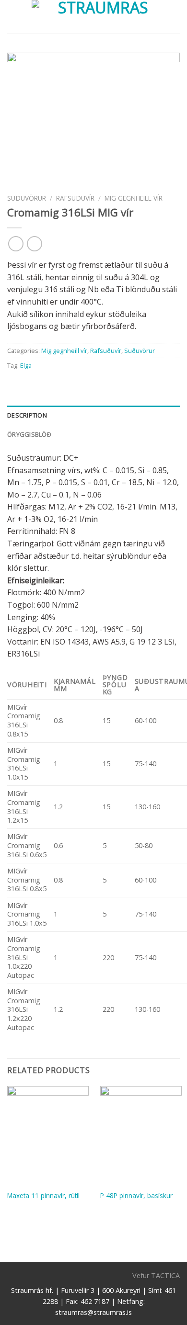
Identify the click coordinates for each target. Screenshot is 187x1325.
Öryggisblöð (29, 434)
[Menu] (13, 16)
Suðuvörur (26, 198)
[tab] (93, 415)
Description (27, 415)
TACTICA (165, 1275)
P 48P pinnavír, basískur (136, 1195)
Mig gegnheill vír (134, 198)
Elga (26, 365)
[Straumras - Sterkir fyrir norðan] (99, 17)
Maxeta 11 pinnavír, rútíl (43, 1195)
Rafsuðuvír (75, 198)
